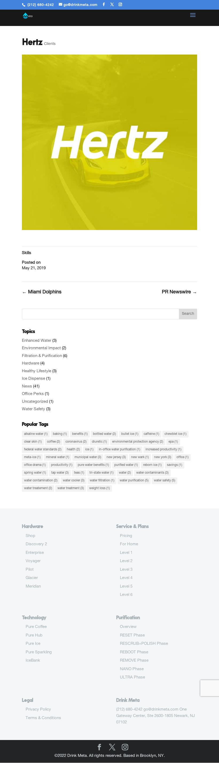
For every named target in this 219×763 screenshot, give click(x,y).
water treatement (38, 488)
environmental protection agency (137, 441)
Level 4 (126, 578)
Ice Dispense (33, 379)
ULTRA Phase (132, 678)
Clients (50, 44)
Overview (128, 627)
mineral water (57, 457)
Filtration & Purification (42, 356)
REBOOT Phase (134, 652)
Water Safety (33, 409)
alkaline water (36, 434)
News (27, 387)
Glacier (32, 578)
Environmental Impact (41, 348)
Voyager (33, 561)
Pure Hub (34, 636)
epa (173, 441)
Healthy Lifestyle (36, 371)
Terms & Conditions (43, 718)
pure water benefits (93, 465)
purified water (126, 465)
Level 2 (126, 561)
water (125, 472)
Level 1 (126, 553)
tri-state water (101, 472)
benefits (80, 434)
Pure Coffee (36, 627)
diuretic (99, 441)
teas (79, 472)
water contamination (40, 480)
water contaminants (152, 472)
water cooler (73, 480)
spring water (35, 472)
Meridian (33, 587)
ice (89, 449)
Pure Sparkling (39, 652)
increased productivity (163, 449)
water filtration (102, 480)
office (183, 457)
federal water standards (42, 449)
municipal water (88, 457)
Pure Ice (33, 644)
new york (162, 457)
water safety (164, 480)
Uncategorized (35, 402)
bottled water (104, 434)
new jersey (116, 457)
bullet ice (129, 434)
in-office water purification (119, 449)
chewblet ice (175, 434)
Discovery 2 (36, 544)
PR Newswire (179, 292)
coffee (53, 441)
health (73, 449)
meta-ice (32, 457)
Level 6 (126, 595)
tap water (60, 472)
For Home (129, 544)
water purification (134, 480)
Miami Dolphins (41, 292)
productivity (61, 465)
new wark (140, 457)
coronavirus (76, 441)
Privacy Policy (38, 710)
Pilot (30, 570)
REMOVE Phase (134, 661)
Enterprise (35, 553)
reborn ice (152, 465)
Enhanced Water (36, 341)
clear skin (33, 441)
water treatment (70, 488)
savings (174, 465)
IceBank (33, 661)
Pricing (126, 536)
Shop (30, 536)
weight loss (99, 488)
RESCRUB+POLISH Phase (144, 644)
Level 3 (126, 570)
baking (60, 434)
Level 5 (126, 587)
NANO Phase (132, 669)
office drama (35, 465)
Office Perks (33, 394)
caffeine (151, 434)
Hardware (30, 364)
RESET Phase (132, 636)
